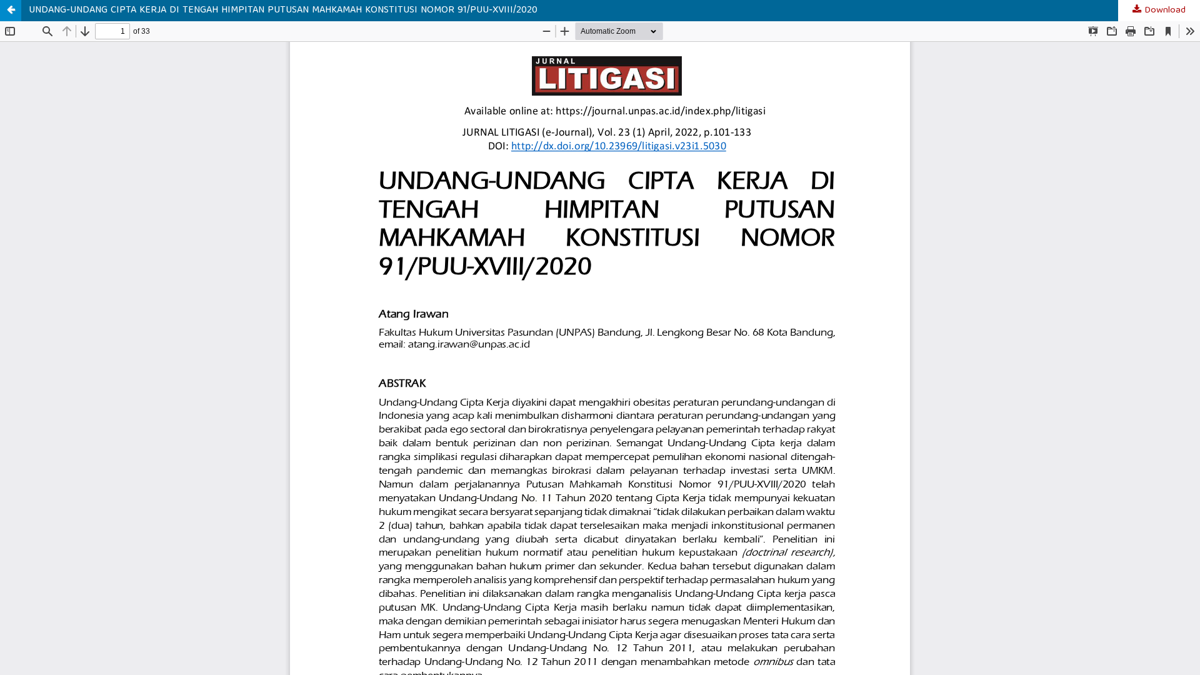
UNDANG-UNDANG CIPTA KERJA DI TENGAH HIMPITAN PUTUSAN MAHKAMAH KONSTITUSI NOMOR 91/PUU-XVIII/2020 (283, 10)
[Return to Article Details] (10, 10)
